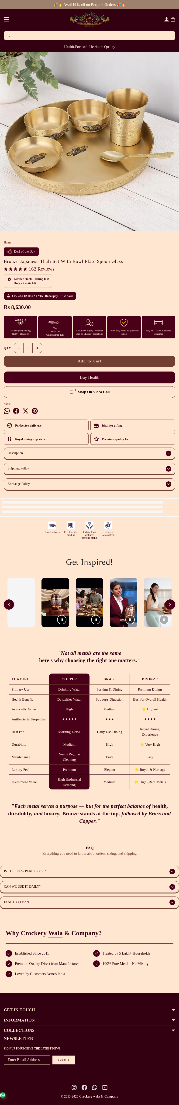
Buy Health (89, 377)
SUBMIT (64, 1060)
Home (7, 242)
